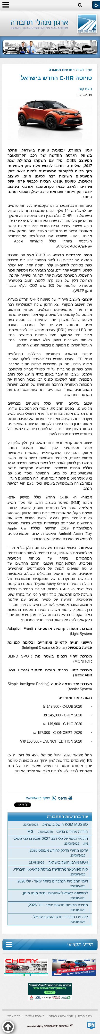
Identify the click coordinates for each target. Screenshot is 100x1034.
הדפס (62, 798)
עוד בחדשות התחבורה (67, 816)
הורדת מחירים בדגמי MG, (57, 831)
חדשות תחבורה (60, 70)
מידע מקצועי (80, 944)
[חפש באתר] (80, 5)
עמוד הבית (84, 70)
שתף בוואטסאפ (38, 798)
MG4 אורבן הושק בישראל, (58, 862)
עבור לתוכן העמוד (50, 14)
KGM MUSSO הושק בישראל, (55, 824)
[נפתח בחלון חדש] (91, 1025)
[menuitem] (85, 1016)
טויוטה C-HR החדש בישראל (56, 78)
